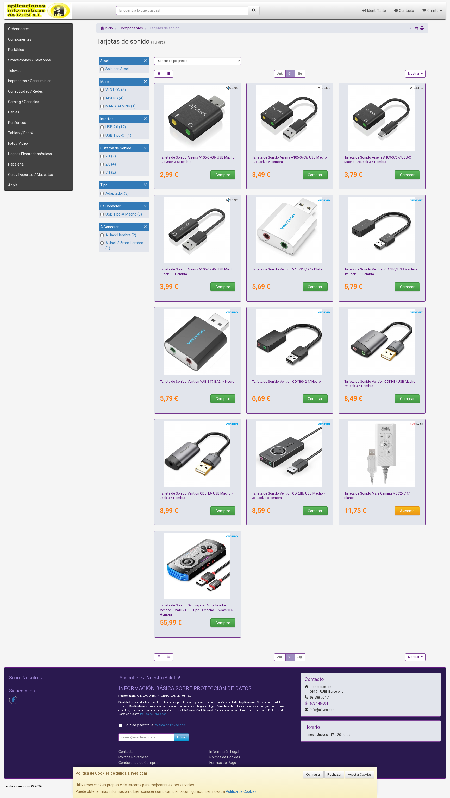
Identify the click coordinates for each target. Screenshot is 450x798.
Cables (13, 112)
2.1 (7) (110, 156)
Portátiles (16, 50)
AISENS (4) (114, 98)
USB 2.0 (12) (115, 127)
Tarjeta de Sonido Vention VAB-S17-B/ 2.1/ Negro (197, 381)
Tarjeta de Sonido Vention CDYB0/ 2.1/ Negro (286, 381)
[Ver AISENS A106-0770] (198, 230)
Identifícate (376, 11)
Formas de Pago (222, 763)
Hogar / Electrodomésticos (30, 154)
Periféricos (17, 123)
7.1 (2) (110, 172)
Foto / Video (18, 143)
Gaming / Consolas (23, 102)
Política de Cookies (241, 791)
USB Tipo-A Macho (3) (123, 214)
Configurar (313, 774)
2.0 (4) (110, 164)
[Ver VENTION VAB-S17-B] (198, 342)
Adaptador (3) (117, 193)
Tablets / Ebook (21, 133)
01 (290, 73)
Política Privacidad (133, 757)
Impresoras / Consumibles (29, 81)
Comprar (223, 175)
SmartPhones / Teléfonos (29, 60)
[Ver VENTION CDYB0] (290, 342)
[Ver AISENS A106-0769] (290, 118)
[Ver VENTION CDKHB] (382, 342)
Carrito (433, 11)
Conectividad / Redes (25, 91)
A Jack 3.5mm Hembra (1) (124, 245)
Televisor (15, 70)
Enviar (181, 737)
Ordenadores (19, 29)
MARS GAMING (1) (120, 106)
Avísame (407, 511)
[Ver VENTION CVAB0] (198, 566)
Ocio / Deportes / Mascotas (30, 175)
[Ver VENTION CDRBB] (290, 454)
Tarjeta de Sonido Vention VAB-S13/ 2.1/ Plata (287, 269)
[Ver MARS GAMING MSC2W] (382, 454)
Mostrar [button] (414, 73)
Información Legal (224, 752)
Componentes (20, 39)
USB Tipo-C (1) (118, 135)
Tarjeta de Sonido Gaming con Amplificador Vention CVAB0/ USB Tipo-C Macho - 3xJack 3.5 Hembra (196, 609)
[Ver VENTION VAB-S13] (290, 230)
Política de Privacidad (153, 714)
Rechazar (334, 774)
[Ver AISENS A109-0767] (382, 118)
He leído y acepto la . (155, 725)
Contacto (406, 11)
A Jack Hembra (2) (120, 235)
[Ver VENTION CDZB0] (382, 230)
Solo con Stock (117, 69)
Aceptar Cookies (360, 774)
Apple (13, 185)
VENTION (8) (115, 90)
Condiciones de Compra (138, 763)
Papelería (16, 164)
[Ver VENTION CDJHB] (198, 454)
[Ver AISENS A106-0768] (198, 118)
